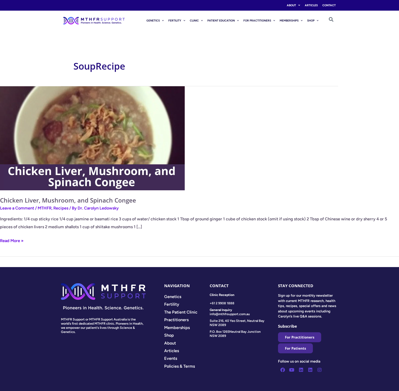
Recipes (60, 208)
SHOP (310, 20)
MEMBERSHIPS (289, 20)
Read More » (12, 240)
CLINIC (194, 20)
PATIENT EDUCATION (221, 20)
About (291, 5)
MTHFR (44, 208)
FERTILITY (174, 20)
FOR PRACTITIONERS (257, 20)
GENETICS (153, 20)
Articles (311, 5)
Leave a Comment (17, 208)
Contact (329, 5)
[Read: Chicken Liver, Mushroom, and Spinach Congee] (92, 138)
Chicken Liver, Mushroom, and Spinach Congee (68, 200)
